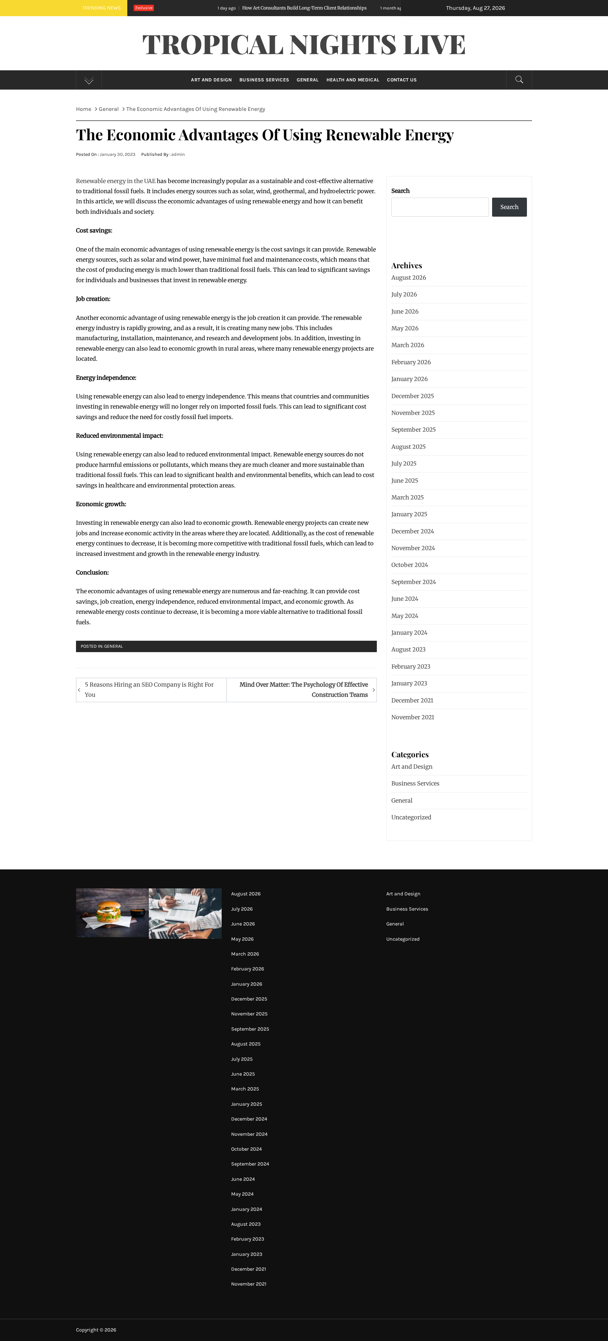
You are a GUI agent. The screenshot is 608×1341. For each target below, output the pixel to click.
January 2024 (409, 632)
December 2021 (412, 700)
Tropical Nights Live (304, 43)
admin (178, 154)
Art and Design (211, 80)
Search (400, 190)
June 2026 (405, 311)
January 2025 (409, 514)
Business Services (264, 80)
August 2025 (408, 446)
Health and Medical (353, 80)
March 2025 (407, 497)
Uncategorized (411, 817)
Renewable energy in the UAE (115, 181)
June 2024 (404, 598)
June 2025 (404, 480)
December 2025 (412, 396)
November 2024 (413, 548)
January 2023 (409, 683)
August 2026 (408, 277)
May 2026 (405, 328)
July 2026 (404, 294)
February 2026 (411, 362)
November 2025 (413, 412)
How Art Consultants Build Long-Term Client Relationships (251, 8)
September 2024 (413, 582)
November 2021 (412, 717)
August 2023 (408, 649)
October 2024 (409, 565)
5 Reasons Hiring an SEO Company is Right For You (149, 689)
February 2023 (410, 666)
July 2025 (404, 463)
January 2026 (409, 379)
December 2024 (412, 531)
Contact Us (402, 80)
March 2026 (407, 345)
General (308, 80)
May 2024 (404, 616)
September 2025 (413, 429)
